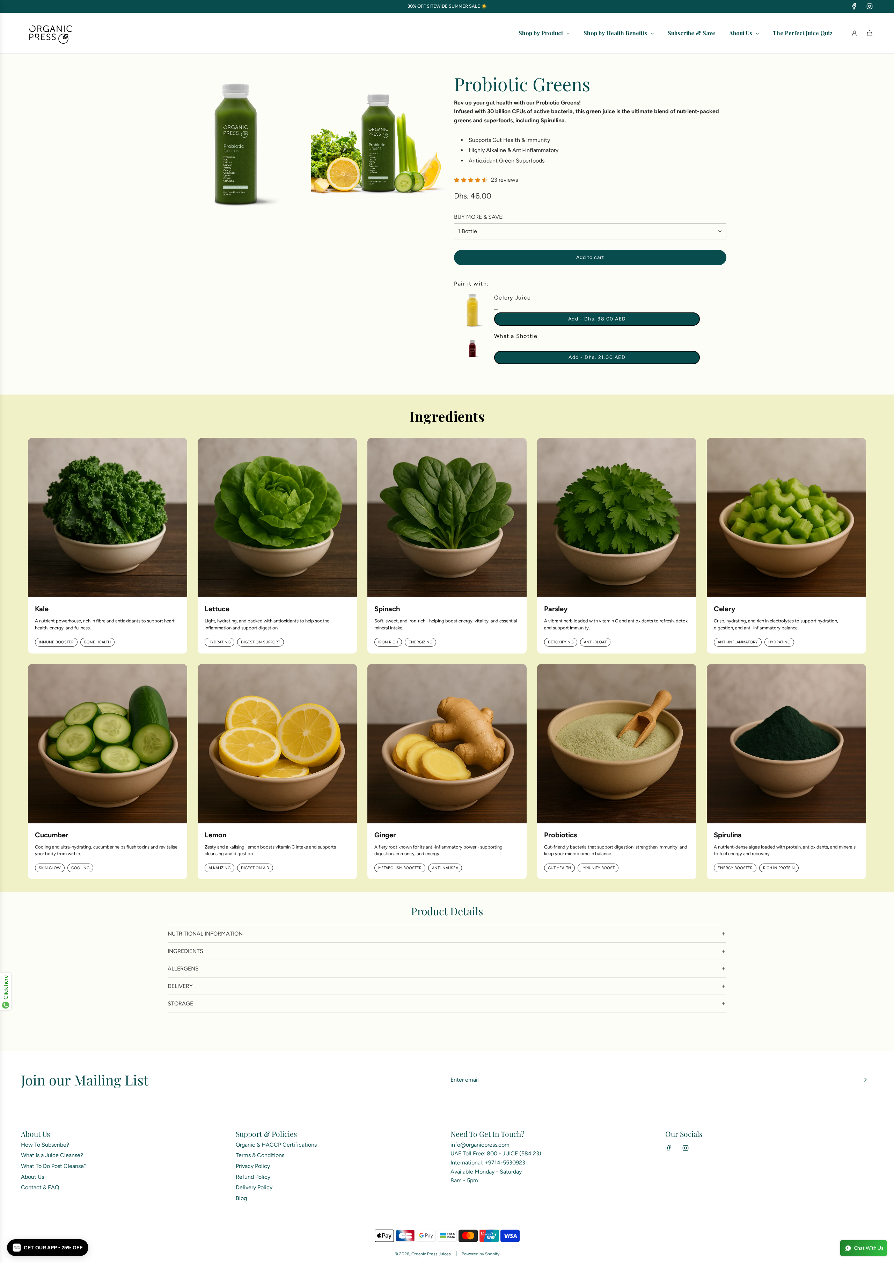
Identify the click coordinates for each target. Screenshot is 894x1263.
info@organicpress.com (480, 1144)
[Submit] (865, 1080)
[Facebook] (854, 6)
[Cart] (869, 33)
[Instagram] (869, 6)
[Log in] (854, 33)
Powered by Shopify (480, 1253)
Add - (597, 319)
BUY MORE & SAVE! (479, 217)
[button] (47, 1247)
